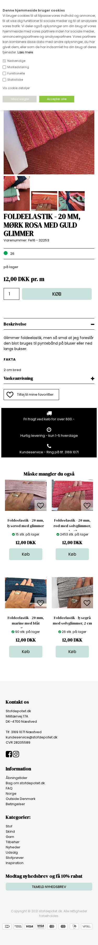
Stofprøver (15, 857)
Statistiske (15, 80)
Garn (10, 836)
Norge (11, 793)
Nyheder (13, 847)
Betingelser (15, 804)
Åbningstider (16, 777)
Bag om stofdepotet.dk (25, 783)
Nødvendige (16, 61)
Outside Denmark (21, 798)
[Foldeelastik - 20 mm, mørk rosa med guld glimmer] (49, 173)
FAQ (9, 788)
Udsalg (12, 852)
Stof (9, 826)
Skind (10, 831)
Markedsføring (18, 67)
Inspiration (15, 862)
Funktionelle (16, 73)
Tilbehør (13, 841)
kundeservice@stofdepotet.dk (31, 737)
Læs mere (25, 52)
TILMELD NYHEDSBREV (49, 886)
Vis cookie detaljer (16, 88)
